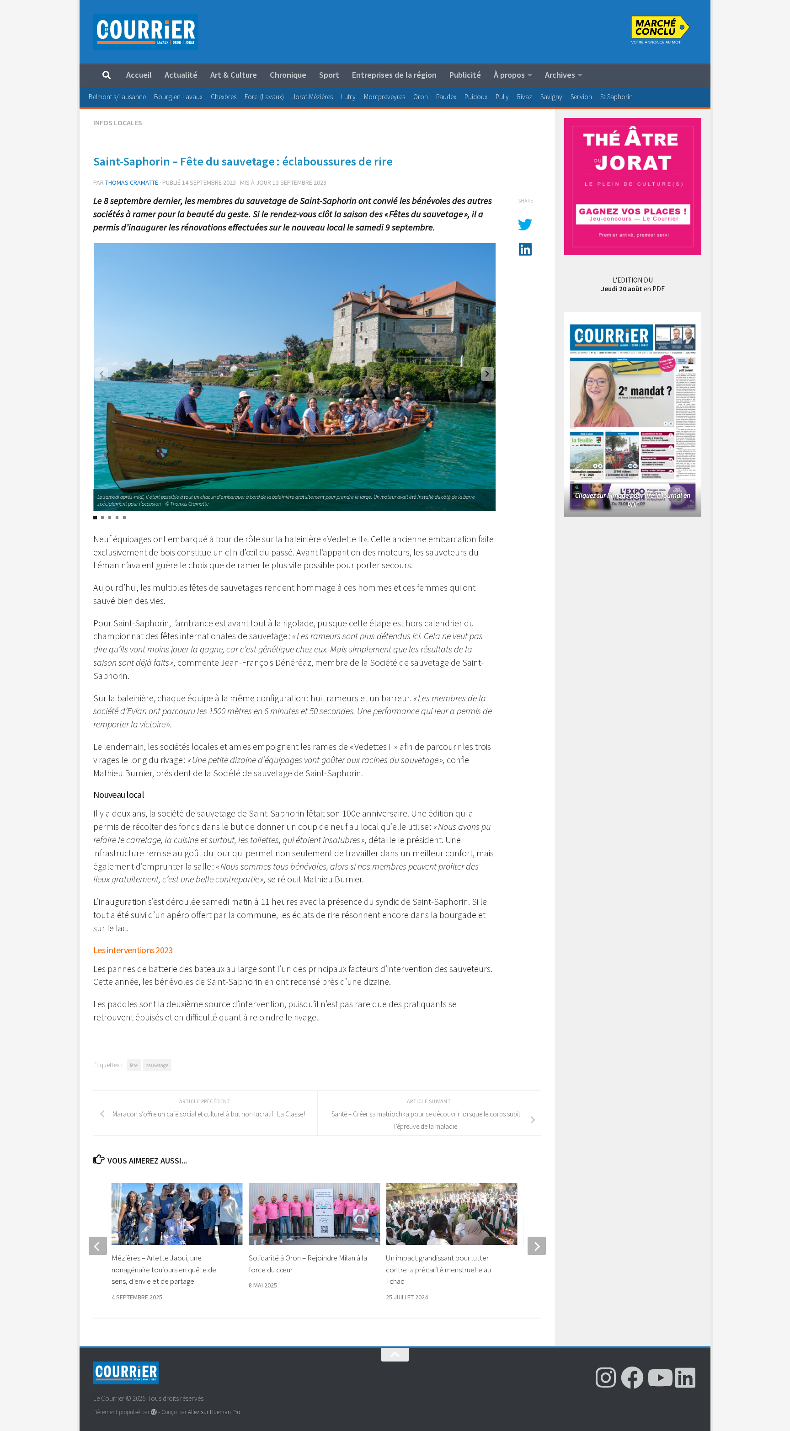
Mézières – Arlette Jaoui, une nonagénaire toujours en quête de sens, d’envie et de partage (164, 1269)
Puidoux (475, 96)
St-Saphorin (616, 96)
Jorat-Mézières (312, 96)
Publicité (465, 74)
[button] (487, 374)
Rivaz (524, 96)
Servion (581, 96)
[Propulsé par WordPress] (154, 1412)
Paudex (446, 96)
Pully (502, 96)
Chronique (288, 74)
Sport (329, 74)
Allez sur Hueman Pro (214, 1412)
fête (134, 1065)
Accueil (139, 74)
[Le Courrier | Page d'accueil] (145, 32)
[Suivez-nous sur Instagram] (605, 1377)
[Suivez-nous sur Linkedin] (685, 1377)
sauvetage (157, 1065)
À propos (509, 74)
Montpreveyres (384, 96)
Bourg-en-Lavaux (178, 96)
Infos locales (117, 122)
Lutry (348, 96)
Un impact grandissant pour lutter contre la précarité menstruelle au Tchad (438, 1269)
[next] (537, 1246)
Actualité (181, 74)
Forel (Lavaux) (264, 96)
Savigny (551, 96)
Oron (420, 96)
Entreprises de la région (394, 74)
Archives (560, 74)
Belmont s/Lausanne (117, 96)
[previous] (98, 1246)
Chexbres (223, 96)
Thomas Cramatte (131, 182)
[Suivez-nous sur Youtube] (658, 1377)
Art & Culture (233, 74)
